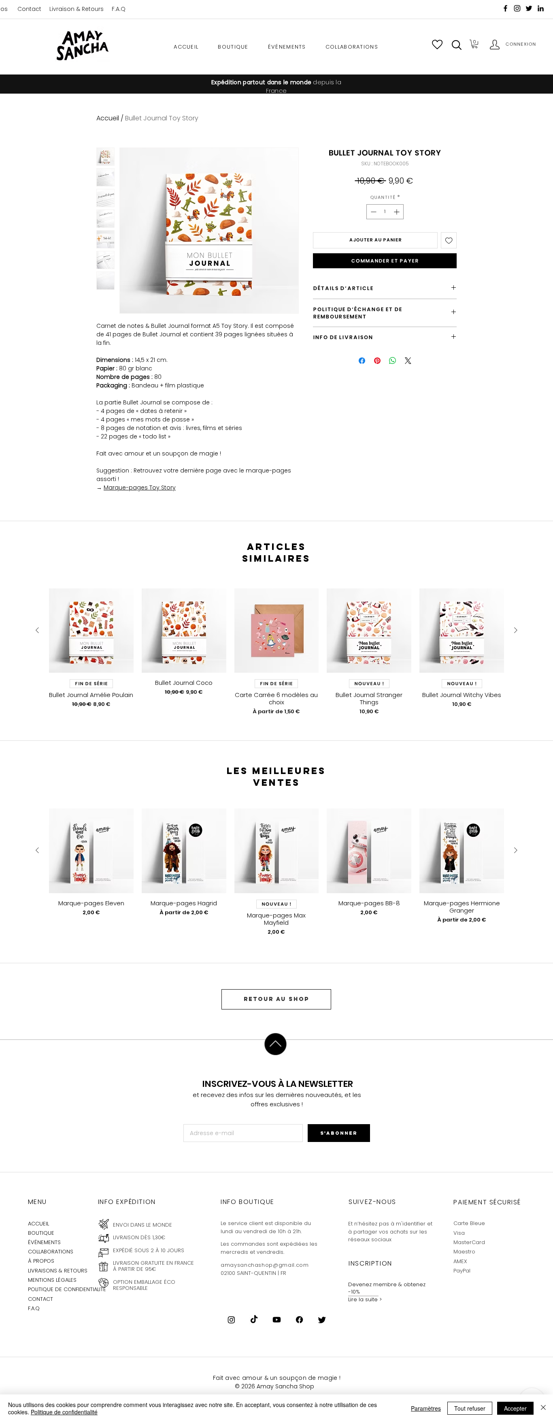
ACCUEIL (38, 1223)
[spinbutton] (385, 212)
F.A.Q (118, 9)
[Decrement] (373, 212)
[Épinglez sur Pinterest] (377, 361)
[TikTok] (254, 1319)
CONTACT (40, 1299)
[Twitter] (322, 1319)
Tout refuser (469, 1408)
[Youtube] (276, 1319)
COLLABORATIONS (50, 1251)
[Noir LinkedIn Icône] (540, 8)
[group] (276, 652)
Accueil (107, 118)
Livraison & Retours (76, 9)
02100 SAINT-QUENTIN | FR (253, 1273)
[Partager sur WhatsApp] (393, 361)
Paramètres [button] (426, 1408)
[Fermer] (543, 1408)
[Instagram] (517, 8)
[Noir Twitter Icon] (529, 8)
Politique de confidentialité (64, 1412)
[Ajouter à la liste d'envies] (449, 240)
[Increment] (397, 212)
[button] (457, 45)
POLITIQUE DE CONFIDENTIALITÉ (67, 1289)
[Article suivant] (516, 630)
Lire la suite (363, 1299)
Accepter (515, 1408)
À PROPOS (41, 1261)
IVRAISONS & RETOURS (58, 1270)
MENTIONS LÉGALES (52, 1280)
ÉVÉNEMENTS (44, 1242)
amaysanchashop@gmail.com (265, 1265)
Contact (29, 9)
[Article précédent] (37, 630)
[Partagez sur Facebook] (362, 361)
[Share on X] (408, 361)
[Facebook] (505, 8)
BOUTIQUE (41, 1233)
